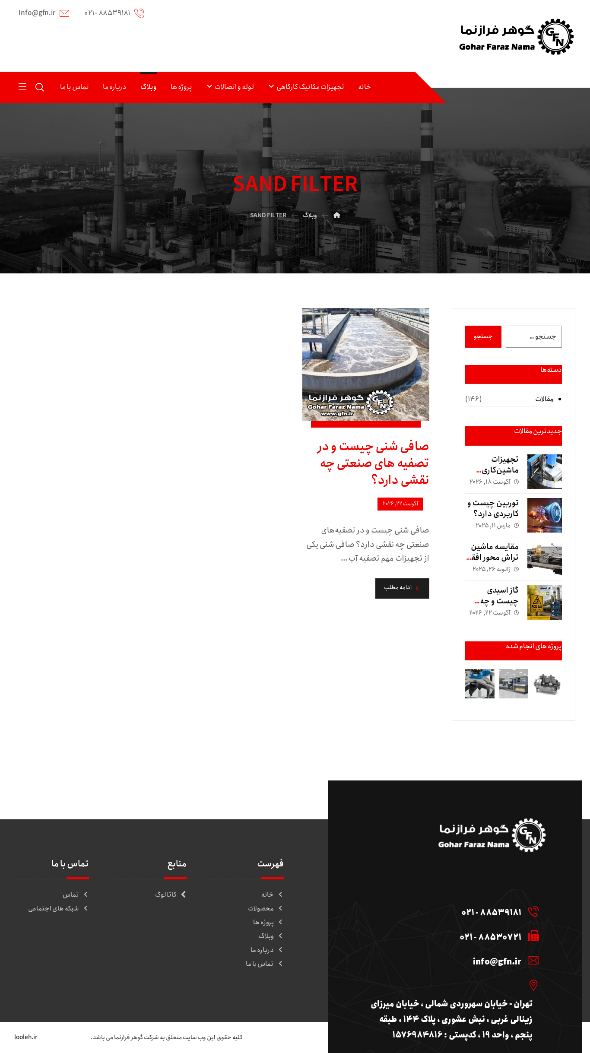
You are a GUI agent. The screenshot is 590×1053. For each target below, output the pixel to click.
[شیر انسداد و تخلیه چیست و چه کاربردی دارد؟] (547, 683)
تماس (71, 895)
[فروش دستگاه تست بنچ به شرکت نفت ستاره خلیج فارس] (513, 683)
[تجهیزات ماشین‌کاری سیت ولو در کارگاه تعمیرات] (544, 471)
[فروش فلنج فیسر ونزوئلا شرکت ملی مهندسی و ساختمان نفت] (480, 683)
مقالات (544, 399)
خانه (267, 895)
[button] (22, 86)
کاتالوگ (166, 895)
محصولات (261, 909)
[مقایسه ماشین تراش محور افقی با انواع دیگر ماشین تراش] (544, 559)
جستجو (483, 336)
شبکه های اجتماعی (53, 909)
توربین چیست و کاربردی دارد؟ (493, 508)
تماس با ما (260, 964)
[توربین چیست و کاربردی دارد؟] (544, 515)
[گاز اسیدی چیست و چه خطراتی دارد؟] (544, 602)
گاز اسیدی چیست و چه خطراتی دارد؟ (496, 601)
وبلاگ (266, 936)
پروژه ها (263, 922)
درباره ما (262, 950)
